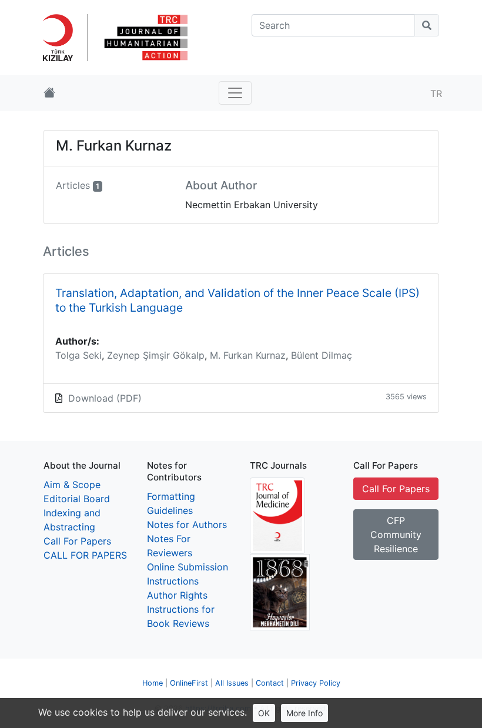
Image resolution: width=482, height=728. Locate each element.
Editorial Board (76, 499)
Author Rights (177, 595)
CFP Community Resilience (395, 535)
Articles (73, 185)
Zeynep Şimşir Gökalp (156, 355)
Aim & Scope (72, 484)
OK (264, 713)
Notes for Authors (187, 524)
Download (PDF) (105, 398)
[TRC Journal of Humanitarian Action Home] (49, 93)
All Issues (232, 683)
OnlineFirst (189, 683)
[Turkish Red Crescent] (62, 36)
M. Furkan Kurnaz (248, 355)
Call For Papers (77, 541)
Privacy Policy (315, 683)
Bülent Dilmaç (321, 355)
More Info (304, 713)
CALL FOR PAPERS (85, 555)
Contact (270, 683)
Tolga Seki (78, 355)
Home (152, 683)
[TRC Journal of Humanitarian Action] (145, 36)
